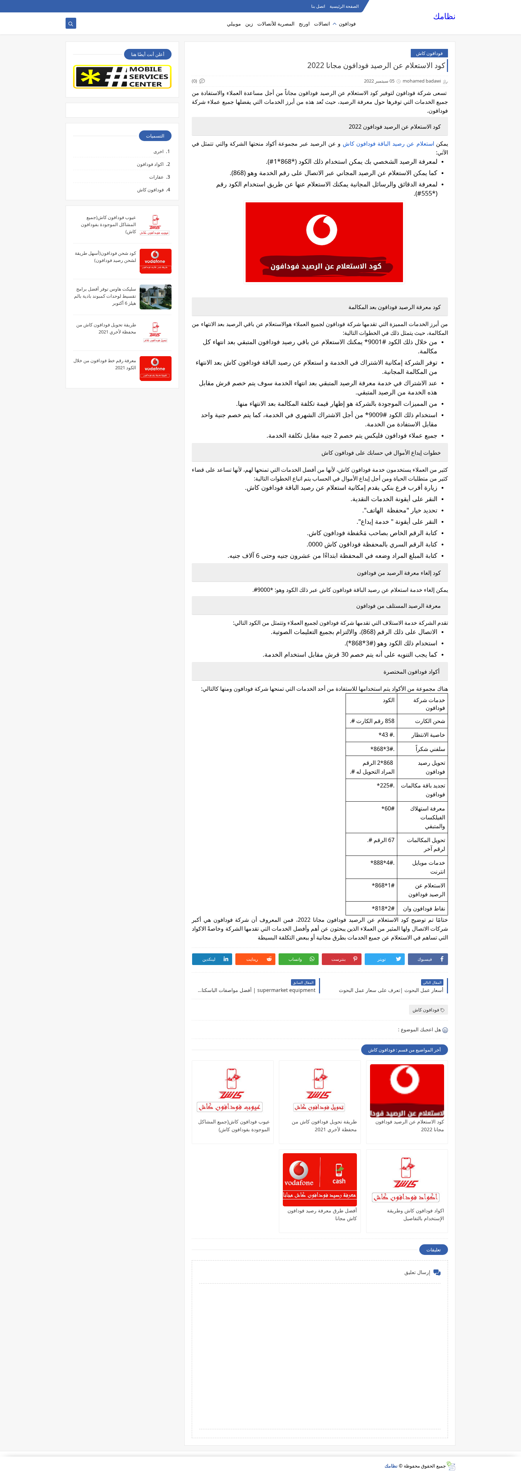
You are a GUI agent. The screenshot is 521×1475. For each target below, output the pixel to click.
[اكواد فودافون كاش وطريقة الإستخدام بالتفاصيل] (407, 1179)
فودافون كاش (429, 53)
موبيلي (234, 23)
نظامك (444, 16)
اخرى (158, 151)
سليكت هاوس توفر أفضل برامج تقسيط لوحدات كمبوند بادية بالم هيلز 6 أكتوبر (105, 296)
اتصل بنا (318, 6)
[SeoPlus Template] (450, 1466)
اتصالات (322, 23)
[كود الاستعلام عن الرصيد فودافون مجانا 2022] (407, 1090)
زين (249, 23)
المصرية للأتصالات (276, 23)
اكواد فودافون (150, 164)
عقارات (156, 177)
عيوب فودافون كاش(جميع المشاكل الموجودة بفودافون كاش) (108, 224)
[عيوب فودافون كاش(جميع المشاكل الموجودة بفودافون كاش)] (233, 1090)
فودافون (347, 23)
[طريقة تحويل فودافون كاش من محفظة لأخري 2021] (320, 1090)
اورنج (304, 23)
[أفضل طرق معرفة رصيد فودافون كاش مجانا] (320, 1179)
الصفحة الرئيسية (344, 6)
